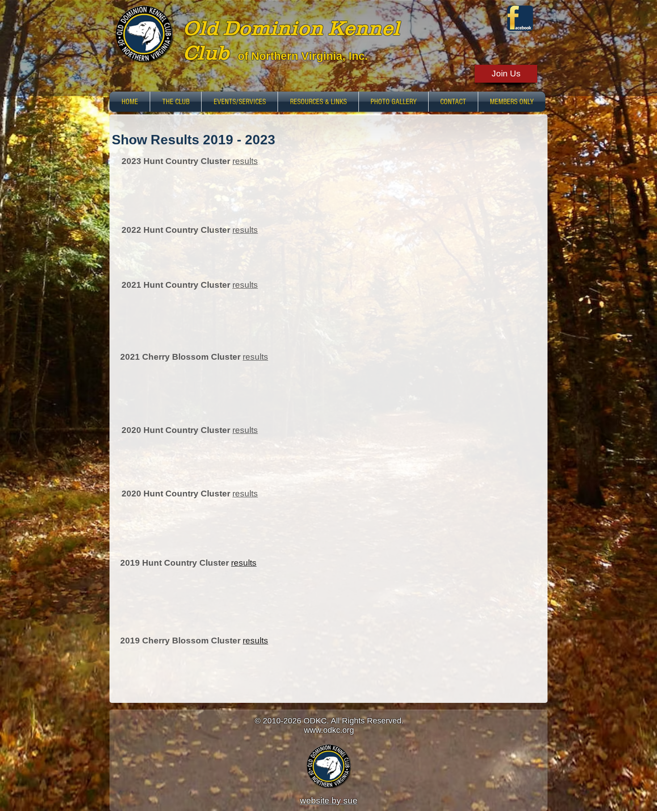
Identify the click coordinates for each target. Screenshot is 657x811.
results (245, 161)
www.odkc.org (329, 730)
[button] (175, 102)
